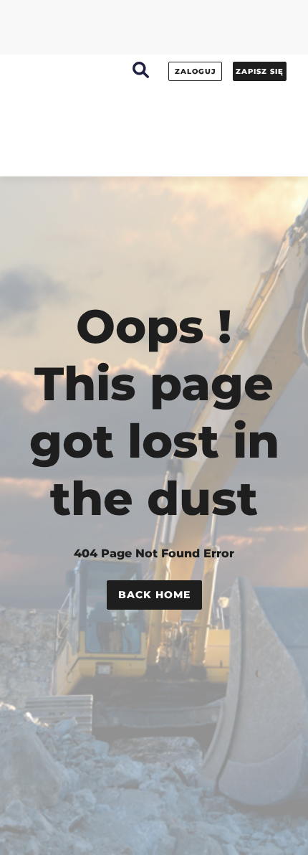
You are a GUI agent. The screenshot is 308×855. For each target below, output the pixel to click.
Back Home (154, 594)
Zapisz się (260, 71)
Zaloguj (195, 71)
